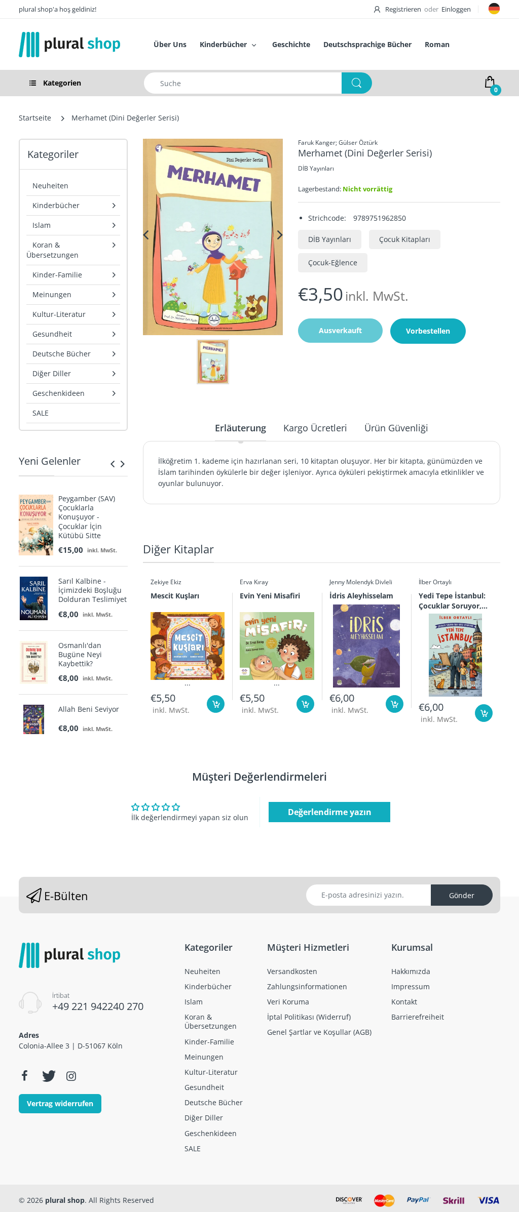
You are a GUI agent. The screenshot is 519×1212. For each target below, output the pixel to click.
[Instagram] (71, 1076)
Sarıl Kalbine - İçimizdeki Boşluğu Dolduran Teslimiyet (92, 590)
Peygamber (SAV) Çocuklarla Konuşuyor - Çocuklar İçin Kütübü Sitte (86, 517)
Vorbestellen (428, 331)
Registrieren (403, 9)
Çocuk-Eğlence (332, 262)
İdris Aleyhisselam (361, 595)
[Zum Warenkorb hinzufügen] (216, 704)
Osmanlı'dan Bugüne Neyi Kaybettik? (80, 654)
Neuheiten (50, 185)
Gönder (461, 895)
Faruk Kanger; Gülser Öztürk (338, 142)
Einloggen (456, 9)
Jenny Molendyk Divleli (360, 582)
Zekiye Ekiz (166, 582)
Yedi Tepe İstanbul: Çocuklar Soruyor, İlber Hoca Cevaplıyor (452, 600)
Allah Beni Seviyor (88, 709)
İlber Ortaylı (435, 582)
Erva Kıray (254, 582)
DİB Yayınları (316, 168)
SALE (40, 413)
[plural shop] (75, 44)
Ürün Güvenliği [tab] (396, 428)
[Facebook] (24, 1076)
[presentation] (112, 463)
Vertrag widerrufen (60, 1103)
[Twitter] (47, 1076)
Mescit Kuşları (175, 595)
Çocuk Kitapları (404, 239)
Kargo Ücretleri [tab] (315, 428)
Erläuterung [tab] (240, 428)
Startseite (35, 118)
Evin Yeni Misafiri (270, 595)
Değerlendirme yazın (330, 812)
